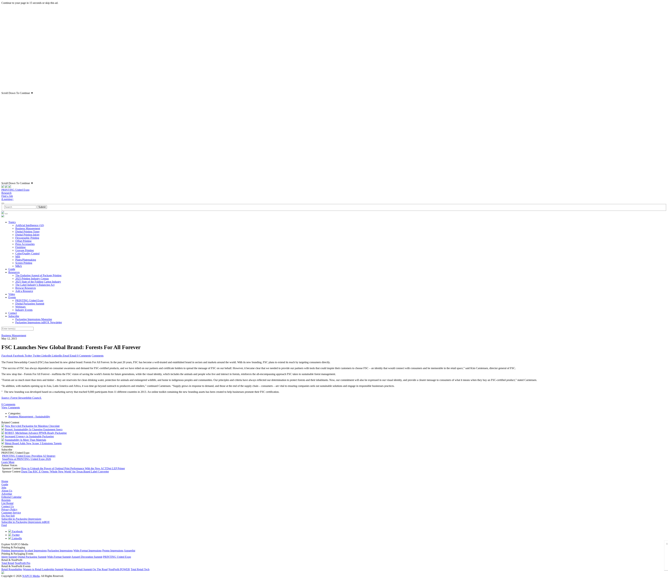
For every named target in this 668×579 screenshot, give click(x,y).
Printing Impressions (12, 550)
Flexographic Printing (27, 237)
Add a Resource (24, 291)
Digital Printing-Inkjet (27, 234)
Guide (11, 269)
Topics (12, 222)
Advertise (6, 493)
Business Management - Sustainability (29, 416)
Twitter (15, 534)
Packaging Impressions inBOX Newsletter (38, 322)
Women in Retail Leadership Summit (43, 569)
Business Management (27, 228)
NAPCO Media (31, 575)
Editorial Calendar (11, 496)
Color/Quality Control (27, 253)
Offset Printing (23, 240)
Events (12, 297)
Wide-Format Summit (59, 556)
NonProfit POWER (119, 569)
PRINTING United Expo (15, 189)
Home (4, 481)
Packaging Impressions (60, 550)
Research (6, 192)
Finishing (20, 247)
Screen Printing (23, 262)
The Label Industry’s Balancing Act (34, 284)
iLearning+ (7, 199)
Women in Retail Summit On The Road (86, 569)
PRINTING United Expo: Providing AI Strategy (28, 455)
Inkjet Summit (9, 556)
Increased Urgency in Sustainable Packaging (29, 436)
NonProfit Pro (22, 563)
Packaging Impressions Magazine (33, 319)
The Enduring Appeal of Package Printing (38, 275)
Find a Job (7, 196)
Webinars (20, 306)
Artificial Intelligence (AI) (29, 225)
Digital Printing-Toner (27, 231)
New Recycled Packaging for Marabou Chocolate (32, 425)
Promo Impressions (112, 550)
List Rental (7, 503)
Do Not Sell (8, 515)
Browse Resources (25, 287)
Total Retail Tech (140, 569)
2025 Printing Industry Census (32, 278)
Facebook (17, 531)
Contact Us (7, 506)
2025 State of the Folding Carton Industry (38, 281)
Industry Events (24, 309)
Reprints (6, 500)
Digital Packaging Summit (29, 303)
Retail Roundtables (11, 569)
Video (11, 294)
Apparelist (129, 550)
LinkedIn (16, 538)
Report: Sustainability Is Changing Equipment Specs (33, 429)
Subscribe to (21, 518)
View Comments (10, 407)
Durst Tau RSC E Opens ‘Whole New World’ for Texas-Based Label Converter (65, 471)
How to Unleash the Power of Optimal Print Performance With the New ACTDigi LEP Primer (73, 468)
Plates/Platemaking (25, 259)
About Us (6, 490)
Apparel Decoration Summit (86, 556)
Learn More (7, 462)
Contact (12, 313)
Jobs (3, 487)
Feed (4, 525)
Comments (98, 355)
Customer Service (11, 512)
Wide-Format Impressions (87, 550)
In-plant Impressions (36, 550)
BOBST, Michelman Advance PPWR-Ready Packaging (36, 432)
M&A (18, 266)
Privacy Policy (9, 509)
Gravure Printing (24, 250)
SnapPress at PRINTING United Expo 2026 (26, 459)
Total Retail (7, 563)
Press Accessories (25, 244)
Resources (14, 272)
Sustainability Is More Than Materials (25, 439)
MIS (17, 256)
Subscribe (13, 316)
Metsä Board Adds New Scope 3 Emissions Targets (33, 443)
